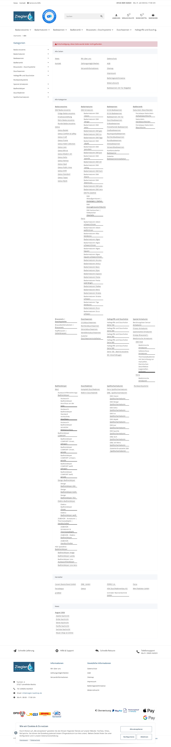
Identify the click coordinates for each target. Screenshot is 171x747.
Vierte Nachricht (62, 622)
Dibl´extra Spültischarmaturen (117, 409)
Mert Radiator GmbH (141, 588)
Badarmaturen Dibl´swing (91, 166)
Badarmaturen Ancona (92, 260)
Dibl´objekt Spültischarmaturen (117, 420)
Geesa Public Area (65, 167)
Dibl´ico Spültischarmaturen (117, 414)
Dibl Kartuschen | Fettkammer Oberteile (94, 212)
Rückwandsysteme (141, 386)
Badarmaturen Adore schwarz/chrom (92, 223)
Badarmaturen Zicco (92, 308)
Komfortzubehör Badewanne (113, 151)
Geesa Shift (62, 171)
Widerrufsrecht (93, 690)
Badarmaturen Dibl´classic (91, 114)
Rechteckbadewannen (115, 137)
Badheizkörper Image (66, 552)
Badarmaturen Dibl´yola (93, 186)
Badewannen (18, 58)
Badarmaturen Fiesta (92, 277)
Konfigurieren (128, 737)
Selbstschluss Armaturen (144, 352)
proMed (58, 593)
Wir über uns (55, 668)
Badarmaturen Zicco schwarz (92, 312)
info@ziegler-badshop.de (32, 693)
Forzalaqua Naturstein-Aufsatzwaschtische (145, 114)
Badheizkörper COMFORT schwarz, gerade (68, 457)
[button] (34, 3)
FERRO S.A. (111, 584)
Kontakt (22, 3)
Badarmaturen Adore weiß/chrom (92, 229)
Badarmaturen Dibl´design (91, 120)
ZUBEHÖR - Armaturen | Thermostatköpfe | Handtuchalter (67, 521)
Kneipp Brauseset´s (140, 335)
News (15, 3)
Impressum (24, 740)
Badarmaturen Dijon (92, 270)
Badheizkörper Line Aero (67, 565)
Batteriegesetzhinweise (96, 686)
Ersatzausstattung (65, 117)
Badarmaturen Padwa (92, 286)
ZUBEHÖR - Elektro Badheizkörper (68, 536)
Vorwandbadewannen (115, 147)
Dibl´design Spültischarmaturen (117, 403)
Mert (57, 389)
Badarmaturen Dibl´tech (93, 171)
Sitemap (90, 677)
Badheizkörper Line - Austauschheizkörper (66, 560)
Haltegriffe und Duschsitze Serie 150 (117, 323)
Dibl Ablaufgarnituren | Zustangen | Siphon (94, 198)
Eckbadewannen (113, 123)
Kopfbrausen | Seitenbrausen (61, 332)
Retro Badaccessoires (66, 120)
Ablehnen (144, 737)
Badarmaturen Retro (92, 290)
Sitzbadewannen (113, 144)
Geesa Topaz (63, 177)
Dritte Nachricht (62, 619)
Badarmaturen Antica (92, 263)
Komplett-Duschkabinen (90, 389)
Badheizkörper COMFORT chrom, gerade (67, 449)
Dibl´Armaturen (87, 110)
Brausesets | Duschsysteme (24, 67)
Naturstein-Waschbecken (143, 110)
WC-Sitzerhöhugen (114, 355)
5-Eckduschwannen (88, 322)
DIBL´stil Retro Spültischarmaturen (117, 443)
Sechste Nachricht (63, 629)
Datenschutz (35, 740)
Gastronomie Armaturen (142, 332)
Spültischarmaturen (21, 97)
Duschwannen (19, 71)
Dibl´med (139, 342)
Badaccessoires (19, 50)
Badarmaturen (19, 54)
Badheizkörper (19, 88)
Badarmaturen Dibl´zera (93, 189)
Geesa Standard (64, 174)
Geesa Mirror (63, 150)
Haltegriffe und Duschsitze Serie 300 (117, 335)
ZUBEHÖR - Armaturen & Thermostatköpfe (67, 529)
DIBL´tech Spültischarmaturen (117, 438)
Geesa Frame (63, 140)
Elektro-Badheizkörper (66, 501)
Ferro (83, 218)
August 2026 (60, 612)
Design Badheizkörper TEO (68, 496)
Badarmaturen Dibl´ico (92, 134)
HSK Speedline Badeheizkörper (61, 548)
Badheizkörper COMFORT (63, 434)
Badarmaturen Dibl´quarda (91, 157)
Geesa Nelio (62, 157)
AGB (89, 673)
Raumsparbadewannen (116, 133)
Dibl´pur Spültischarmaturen (117, 426)
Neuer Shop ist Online (64, 633)
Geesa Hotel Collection (66, 144)
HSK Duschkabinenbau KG (117, 588)
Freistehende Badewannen (117, 127)
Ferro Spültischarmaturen (117, 389)
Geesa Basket (63, 130)
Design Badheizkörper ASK (68, 484)
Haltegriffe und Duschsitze (23, 75)
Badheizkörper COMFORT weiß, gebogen (67, 466)
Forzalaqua (59, 588)
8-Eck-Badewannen (114, 113)
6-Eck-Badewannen (114, 110)
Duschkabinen (19, 93)
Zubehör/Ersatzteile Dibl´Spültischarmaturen (119, 449)
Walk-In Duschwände (89, 393)
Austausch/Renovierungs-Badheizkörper (68, 394)
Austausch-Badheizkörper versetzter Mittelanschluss (67, 426)
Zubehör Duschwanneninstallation (91, 337)
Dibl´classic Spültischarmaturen (117, 397)
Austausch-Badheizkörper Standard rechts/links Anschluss (66, 414)
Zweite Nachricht (62, 616)
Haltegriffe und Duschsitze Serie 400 (117, 341)
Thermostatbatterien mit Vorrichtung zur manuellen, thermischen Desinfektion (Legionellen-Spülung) (147, 364)
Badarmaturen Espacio (93, 274)
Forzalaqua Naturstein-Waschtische (145, 126)
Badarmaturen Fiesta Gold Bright (92, 281)
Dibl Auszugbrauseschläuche (96, 205)
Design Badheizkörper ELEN (68, 490)
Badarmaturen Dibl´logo (93, 137)
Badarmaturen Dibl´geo (93, 131)
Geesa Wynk (62, 181)
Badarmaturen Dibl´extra (91, 126)
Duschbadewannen (114, 120)
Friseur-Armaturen (140, 328)
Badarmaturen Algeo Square (92, 249)
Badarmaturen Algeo (92, 239)
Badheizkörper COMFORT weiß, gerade (67, 474)
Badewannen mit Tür (115, 117)
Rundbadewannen (114, 140)
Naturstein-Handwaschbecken (143, 120)
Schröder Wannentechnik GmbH (117, 594)
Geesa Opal (62, 164)
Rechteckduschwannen (90, 326)
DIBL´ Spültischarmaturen (117, 393)
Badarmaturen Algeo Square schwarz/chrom (93, 255)
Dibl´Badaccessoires (63, 110)
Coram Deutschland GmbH (65, 584)
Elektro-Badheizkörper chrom (66, 506)
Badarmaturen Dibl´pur (93, 152)
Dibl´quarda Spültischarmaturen (117, 432)
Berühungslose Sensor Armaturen (142, 323)
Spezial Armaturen (20, 84)
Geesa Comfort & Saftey (67, 133)
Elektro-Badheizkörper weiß (68, 514)
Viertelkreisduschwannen (91, 332)
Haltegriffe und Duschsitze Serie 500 (117, 347)
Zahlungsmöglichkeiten (59, 673)
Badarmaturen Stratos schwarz (92, 297)
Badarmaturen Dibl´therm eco (91, 181)
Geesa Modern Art (65, 154)
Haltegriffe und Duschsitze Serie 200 (117, 329)
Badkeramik (18, 62)
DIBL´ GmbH (85, 584)
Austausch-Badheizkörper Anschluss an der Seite (67, 402)
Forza (135, 584)
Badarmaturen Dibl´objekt (91, 142)
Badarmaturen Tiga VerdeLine (91, 303)
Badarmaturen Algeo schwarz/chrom (92, 244)
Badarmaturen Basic (92, 267)
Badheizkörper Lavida (66, 556)
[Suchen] (101, 16)
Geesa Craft (62, 137)
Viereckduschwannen (89, 329)
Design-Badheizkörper (66, 480)
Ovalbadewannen (114, 130)
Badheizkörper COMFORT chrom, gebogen (67, 441)
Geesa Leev (62, 147)
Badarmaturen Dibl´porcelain (91, 148)
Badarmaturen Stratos (92, 293)
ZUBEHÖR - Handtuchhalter (67, 542)
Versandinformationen (59, 677)
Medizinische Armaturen (142, 338)
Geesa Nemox (63, 161)
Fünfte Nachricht (62, 626)
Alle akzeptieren (136, 729)
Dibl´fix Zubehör (90, 193)
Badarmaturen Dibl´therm (91, 175)
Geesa (57, 127)
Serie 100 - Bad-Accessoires (117, 351)
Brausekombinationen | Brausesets (64, 326)
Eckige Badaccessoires (66, 113)
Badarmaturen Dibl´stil (93, 162)
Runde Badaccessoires (66, 123)
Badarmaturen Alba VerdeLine (91, 234)
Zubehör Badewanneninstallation (116, 157)
